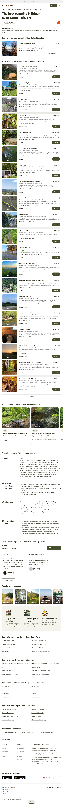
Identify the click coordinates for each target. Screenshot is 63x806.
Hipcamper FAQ (6, 762)
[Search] (58, 22)
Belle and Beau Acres (49, 433)
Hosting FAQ (20, 762)
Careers (4, 756)
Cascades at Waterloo (20, 433)
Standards (19, 759)
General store (5, 751)
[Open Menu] (59, 5)
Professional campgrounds (24, 754)
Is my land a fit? (21, 751)
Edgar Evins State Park (31, 9)
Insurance (19, 756)
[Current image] (7, 78)
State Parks (22, 9)
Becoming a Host (21, 748)
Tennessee (16, 9)
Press (3, 759)
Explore (3, 9)
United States (9, 9)
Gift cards (4, 748)
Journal (4, 754)
